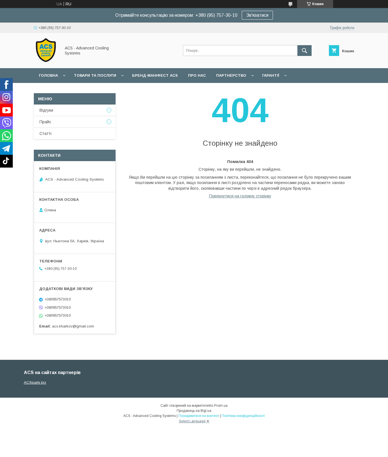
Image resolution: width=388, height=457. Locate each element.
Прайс (45, 122)
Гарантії (270, 75)
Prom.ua (221, 406)
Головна (48, 75)
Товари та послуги (95, 75)
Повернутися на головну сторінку (240, 196)
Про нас (197, 75)
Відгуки (46, 110)
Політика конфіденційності (243, 416)
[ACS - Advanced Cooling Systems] (46, 61)
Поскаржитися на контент (198, 416)
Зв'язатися (257, 15)
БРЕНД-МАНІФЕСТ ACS (155, 75)
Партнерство (231, 75)
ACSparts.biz (35, 382)
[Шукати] (304, 50)
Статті (45, 133)
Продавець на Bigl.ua (194, 411)
